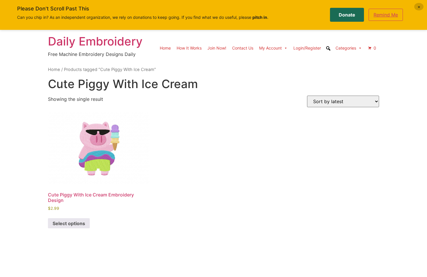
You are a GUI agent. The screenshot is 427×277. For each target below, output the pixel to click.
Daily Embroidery (95, 41)
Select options (69, 223)
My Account (270, 47)
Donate (347, 15)
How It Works (189, 47)
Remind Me (386, 15)
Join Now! (216, 47)
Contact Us (242, 47)
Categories (346, 47)
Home (165, 47)
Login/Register (307, 47)
